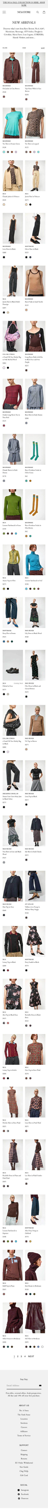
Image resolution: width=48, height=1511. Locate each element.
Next (31, 1356)
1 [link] (14, 1356)
